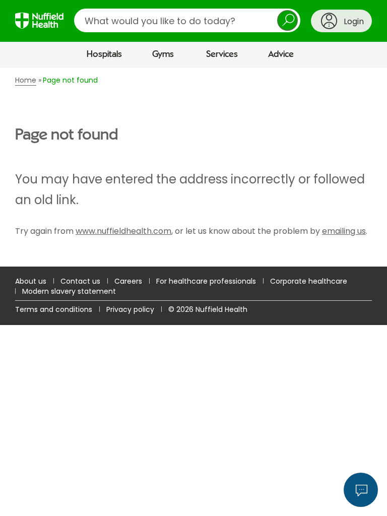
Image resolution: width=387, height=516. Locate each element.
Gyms (163, 54)
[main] (193, 167)
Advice (281, 54)
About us (30, 281)
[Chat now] (361, 490)
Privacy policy (130, 309)
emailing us (344, 231)
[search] (187, 20)
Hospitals (104, 54)
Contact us (80, 281)
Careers (128, 281)
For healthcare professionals (206, 281)
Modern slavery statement (69, 291)
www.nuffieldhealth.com (123, 231)
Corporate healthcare (308, 281)
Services (222, 54)
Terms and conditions (53, 309)
